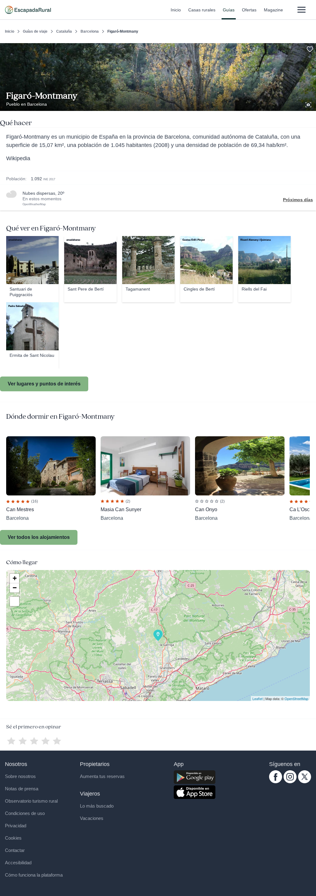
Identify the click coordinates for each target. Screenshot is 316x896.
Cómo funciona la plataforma (34, 875)
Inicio (176, 9)
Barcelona (90, 31)
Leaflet (257, 698)
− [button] (15, 588)
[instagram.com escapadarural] (290, 781)
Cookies (13, 838)
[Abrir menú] (301, 9)
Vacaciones (91, 818)
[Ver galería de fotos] (309, 103)
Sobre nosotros (20, 776)
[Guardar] (309, 48)
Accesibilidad (18, 862)
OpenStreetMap (296, 698)
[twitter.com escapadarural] (304, 781)
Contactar (15, 850)
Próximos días (298, 199)
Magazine (273, 9)
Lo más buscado (97, 805)
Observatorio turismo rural (31, 801)
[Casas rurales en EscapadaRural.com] (28, 10)
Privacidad (15, 825)
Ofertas (249, 9)
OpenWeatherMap (34, 204)
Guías (229, 9)
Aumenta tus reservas (102, 776)
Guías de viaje (35, 31)
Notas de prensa (21, 788)
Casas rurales (201, 9)
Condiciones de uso (25, 813)
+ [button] (15, 578)
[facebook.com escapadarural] (275, 781)
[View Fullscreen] (14, 601)
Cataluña (64, 31)
